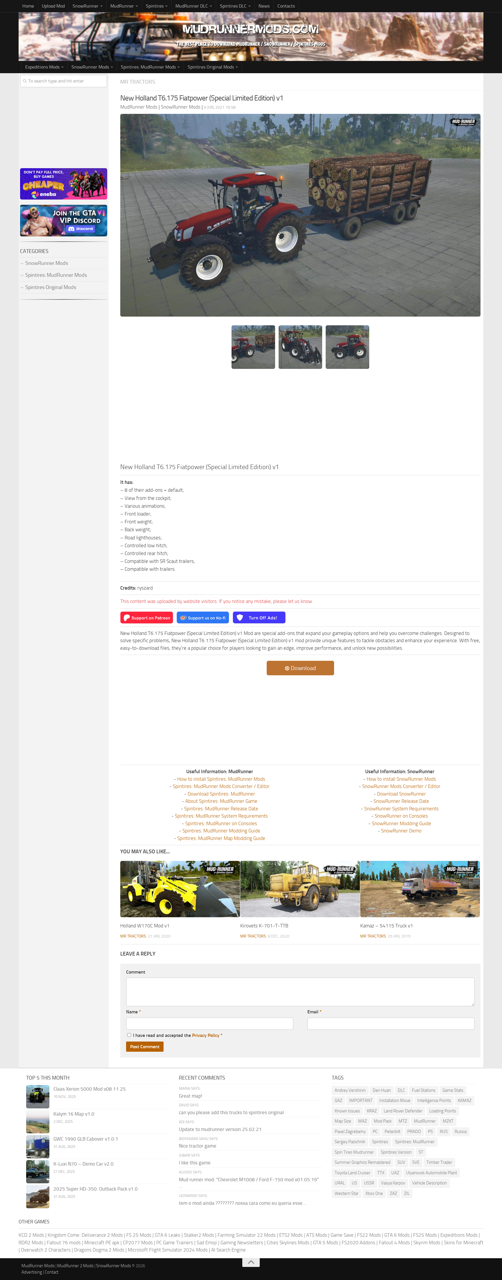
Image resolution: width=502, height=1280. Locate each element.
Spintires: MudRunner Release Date (221, 809)
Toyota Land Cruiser (352, 1172)
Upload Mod (53, 6)
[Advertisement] (300, 418)
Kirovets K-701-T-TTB (264, 926)
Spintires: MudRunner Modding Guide (221, 831)
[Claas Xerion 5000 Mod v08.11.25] (37, 1096)
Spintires (380, 1141)
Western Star (346, 1193)
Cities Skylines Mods (288, 1242)
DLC (401, 1090)
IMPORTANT (360, 1100)
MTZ (403, 1121)
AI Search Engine (228, 1250)
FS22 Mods (369, 1235)
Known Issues (347, 1111)
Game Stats (452, 1090)
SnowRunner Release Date (401, 801)
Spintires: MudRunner (415, 1141)
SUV (401, 1162)
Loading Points (442, 1111)
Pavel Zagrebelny (350, 1131)
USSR (369, 1183)
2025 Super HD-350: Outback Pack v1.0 (95, 1189)
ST (421, 1152)
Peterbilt (392, 1131)
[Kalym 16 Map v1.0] (37, 1121)
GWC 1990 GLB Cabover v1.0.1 (85, 1139)
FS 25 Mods (138, 1235)
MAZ (362, 1121)
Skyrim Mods (426, 1242)
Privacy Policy (205, 1035)
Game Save (342, 1235)
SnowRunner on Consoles (401, 816)
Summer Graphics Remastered (362, 1162)
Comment (135, 972)
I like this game (195, 1163)
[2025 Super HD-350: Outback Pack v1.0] (37, 1196)
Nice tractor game (197, 1146)
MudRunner (425, 1121)
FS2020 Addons (358, 1242)
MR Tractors (137, 81)
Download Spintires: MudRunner (221, 794)
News (264, 6)
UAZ (395, 1172)
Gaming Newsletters (241, 1242)
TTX (380, 1172)
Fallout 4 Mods (394, 1242)
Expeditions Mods (459, 1235)
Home (28, 6)
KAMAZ (464, 1100)
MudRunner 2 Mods (75, 1265)
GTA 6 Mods (397, 1235)
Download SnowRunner (401, 794)
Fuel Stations (423, 1090)
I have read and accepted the (178, 1035)
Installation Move (394, 1100)
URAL (340, 1183)
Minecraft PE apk (101, 1242)
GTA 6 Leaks (167, 1235)
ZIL (407, 1193)
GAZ (338, 1100)
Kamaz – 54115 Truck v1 (386, 926)
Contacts (286, 6)
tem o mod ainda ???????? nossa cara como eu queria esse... (242, 1203)
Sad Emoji (207, 1242)
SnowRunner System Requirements (401, 809)
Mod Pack (383, 1121)
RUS (444, 1131)
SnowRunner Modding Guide (401, 823)
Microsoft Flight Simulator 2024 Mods (168, 1250)
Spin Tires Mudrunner (354, 1152)
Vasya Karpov (393, 1183)
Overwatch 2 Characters (46, 1250)
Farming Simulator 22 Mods (247, 1235)
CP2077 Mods (138, 1242)
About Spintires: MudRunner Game (221, 801)
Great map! (190, 1096)
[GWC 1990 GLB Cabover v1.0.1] (37, 1146)
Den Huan (382, 1090)
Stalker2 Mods (199, 1235)
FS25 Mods (425, 1235)
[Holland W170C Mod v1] (180, 889)
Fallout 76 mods (64, 1242)
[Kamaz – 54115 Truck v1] (420, 889)
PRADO (414, 1131)
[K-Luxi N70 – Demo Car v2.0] (37, 1171)
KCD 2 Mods (31, 1235)
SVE (415, 1162)
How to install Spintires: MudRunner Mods (221, 779)
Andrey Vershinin (350, 1090)
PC (375, 1131)
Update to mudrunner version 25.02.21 (220, 1129)
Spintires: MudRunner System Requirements (221, 816)
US (354, 1183)
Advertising (31, 1272)
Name (133, 1012)
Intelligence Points (434, 1100)
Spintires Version (396, 1152)
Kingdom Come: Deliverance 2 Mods (85, 1235)
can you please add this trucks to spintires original (231, 1112)
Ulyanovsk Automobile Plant (431, 1172)
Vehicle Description (429, 1183)
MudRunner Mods (38, 1265)
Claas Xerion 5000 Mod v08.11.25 (89, 1089)
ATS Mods (316, 1235)
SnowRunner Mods (90, 67)
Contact (51, 1272)
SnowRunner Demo (401, 831)
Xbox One (374, 1193)
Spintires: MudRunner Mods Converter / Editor (221, 786)
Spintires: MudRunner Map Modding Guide (221, 838)
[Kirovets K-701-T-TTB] (300, 889)
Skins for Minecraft (463, 1242)
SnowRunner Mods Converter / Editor (401, 786)
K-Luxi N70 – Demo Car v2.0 (83, 1164)
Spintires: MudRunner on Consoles (221, 823)
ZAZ (393, 1193)
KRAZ (372, 1111)
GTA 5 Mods (325, 1242)
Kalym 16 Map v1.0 (73, 1114)
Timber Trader (439, 1162)
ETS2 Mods (291, 1235)
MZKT (448, 1121)
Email (314, 1012)
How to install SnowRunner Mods (401, 779)
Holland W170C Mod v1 (145, 926)
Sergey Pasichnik (350, 1141)
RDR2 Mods (31, 1242)
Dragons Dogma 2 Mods (99, 1250)
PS (430, 1131)
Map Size (343, 1121)
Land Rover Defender (403, 1111)
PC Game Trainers (174, 1242)
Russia (461, 1131)
